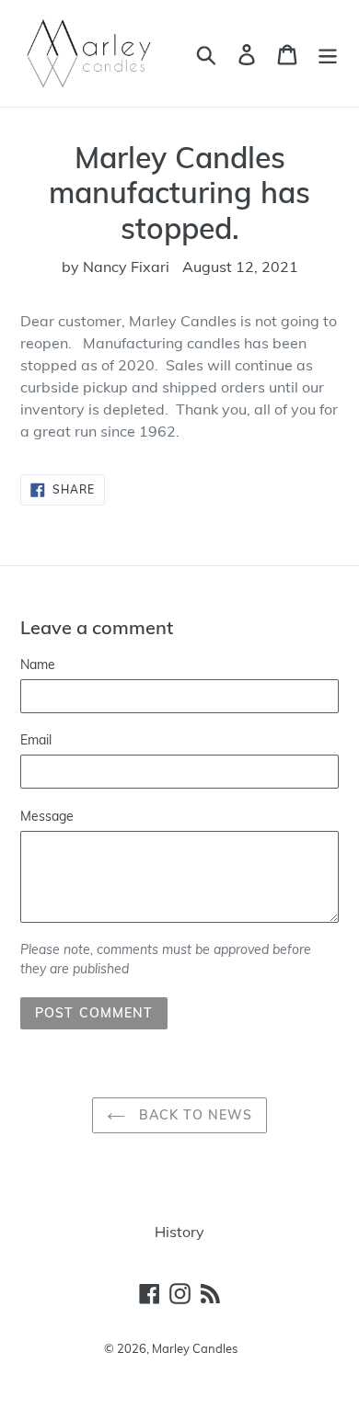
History (179, 1231)
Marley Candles (194, 1348)
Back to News (193, 1115)
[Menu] (327, 53)
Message (47, 816)
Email (36, 740)
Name (37, 664)
